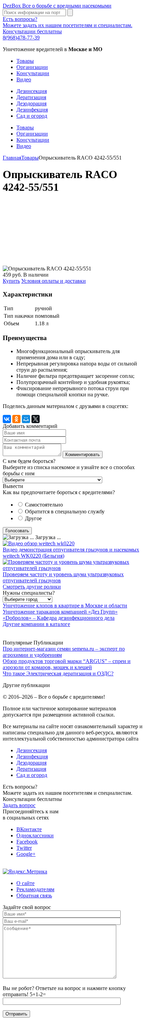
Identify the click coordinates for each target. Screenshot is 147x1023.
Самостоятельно (44, 505)
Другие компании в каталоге (36, 624)
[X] (35, 419)
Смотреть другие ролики (32, 587)
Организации (32, 67)
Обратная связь (34, 895)
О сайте (25, 883)
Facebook (27, 842)
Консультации (32, 73)
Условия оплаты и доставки (53, 281)
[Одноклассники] (16, 419)
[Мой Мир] (26, 419)
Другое (33, 518)
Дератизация (31, 97)
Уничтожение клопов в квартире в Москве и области (65, 605)
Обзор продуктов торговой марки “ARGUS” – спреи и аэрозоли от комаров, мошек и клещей (67, 664)
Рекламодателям (35, 889)
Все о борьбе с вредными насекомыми (57, 6)
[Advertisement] (73, 233)
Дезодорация (31, 103)
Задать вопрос (19, 805)
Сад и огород (31, 116)
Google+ (26, 854)
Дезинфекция (32, 110)
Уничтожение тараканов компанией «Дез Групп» (60, 612)
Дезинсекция (31, 91)
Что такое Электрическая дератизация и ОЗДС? (58, 673)
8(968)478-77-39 (21, 37)
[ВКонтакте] (7, 419)
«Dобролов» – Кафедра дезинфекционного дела (59, 618)
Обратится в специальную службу (65, 511)
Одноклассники (35, 835)
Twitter (24, 848)
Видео (23, 79)
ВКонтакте (29, 829)
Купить (11, 281)
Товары (25, 61)
